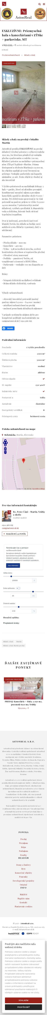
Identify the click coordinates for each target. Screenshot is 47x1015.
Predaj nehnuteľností (11, 55)
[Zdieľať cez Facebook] (8, 328)
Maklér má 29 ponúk (16, 534)
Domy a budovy (23, 865)
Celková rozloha (9, 353)
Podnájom (23, 851)
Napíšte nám (23, 898)
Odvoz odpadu (8, 378)
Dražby (23, 855)
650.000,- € (23, 708)
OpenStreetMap (38, 489)
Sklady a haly (29, 55)
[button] (6, 13)
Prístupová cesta (9, 416)
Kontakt (23, 902)
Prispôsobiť (23, 1007)
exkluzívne (9, 63)
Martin (19, 641)
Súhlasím (23, 1000)
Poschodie (6, 347)
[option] (23, 14)
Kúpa (23, 847)
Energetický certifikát (12, 410)
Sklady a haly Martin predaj (13, 645)
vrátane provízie (13, 679)
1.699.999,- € (21, 47)
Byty (23, 868)
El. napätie (7, 385)
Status (5, 372)
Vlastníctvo (7, 366)
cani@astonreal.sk (10, 528)
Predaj (23, 839)
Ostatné (23, 884)
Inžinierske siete (9, 391)
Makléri (23, 894)
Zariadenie (7, 403)
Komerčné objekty (23, 872)
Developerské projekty (23, 880)
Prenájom (23, 843)
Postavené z (7, 397)
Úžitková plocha (9, 360)
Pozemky (23, 876)
